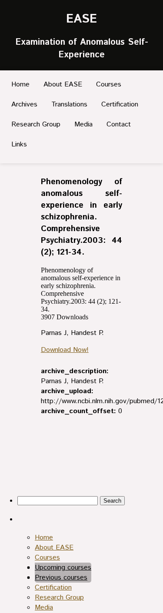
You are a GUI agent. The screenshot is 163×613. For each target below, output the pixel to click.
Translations (69, 104)
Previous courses (61, 578)
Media (83, 124)
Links (19, 144)
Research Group (35, 124)
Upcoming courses (63, 568)
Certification (119, 104)
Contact (118, 124)
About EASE (62, 84)
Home (20, 84)
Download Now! (65, 350)
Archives (24, 104)
